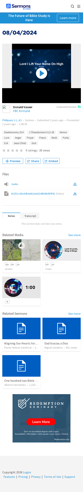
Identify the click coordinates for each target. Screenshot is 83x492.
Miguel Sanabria (53, 347)
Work (54, 137)
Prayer (30, 137)
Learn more (68, 18)
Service (63, 132)
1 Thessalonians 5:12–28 (41, 132)
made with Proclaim (67, 106)
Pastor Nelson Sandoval (17, 347)
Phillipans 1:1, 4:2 (12, 120)
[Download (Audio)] (76, 184)
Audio (15, 184)
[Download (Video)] (76, 193)
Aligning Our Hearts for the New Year (28, 343)
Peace (42, 137)
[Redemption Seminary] (41, 418)
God (34, 143)
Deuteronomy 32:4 (13, 132)
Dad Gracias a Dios (56, 343)
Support (69, 477)
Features (9, 477)
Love (6, 137)
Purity (66, 137)
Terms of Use (52, 477)
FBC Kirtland (21, 111)
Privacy (36, 477)
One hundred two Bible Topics (24, 380)
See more (74, 235)
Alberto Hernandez (15, 385)
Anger (18, 137)
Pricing (23, 477)
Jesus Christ (20, 143)
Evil (6, 143)
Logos (26, 472)
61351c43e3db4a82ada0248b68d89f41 (37, 193)
